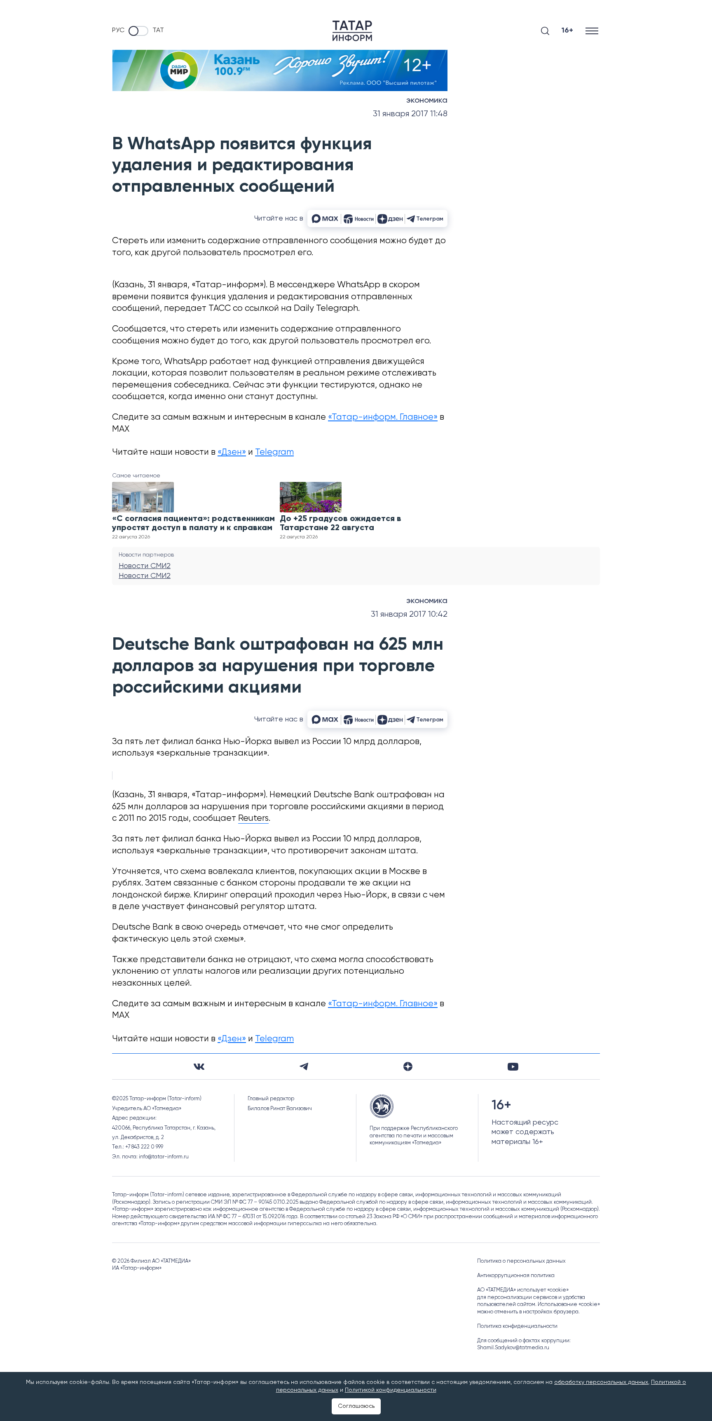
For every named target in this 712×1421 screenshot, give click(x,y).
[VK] (199, 1066)
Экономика (426, 100)
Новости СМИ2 (145, 566)
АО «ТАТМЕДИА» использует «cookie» (523, 1290)
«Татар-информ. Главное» (383, 417)
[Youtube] (513, 1067)
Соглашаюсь (356, 1406)
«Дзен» (232, 452)
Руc (118, 30)
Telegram (274, 452)
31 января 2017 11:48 (410, 114)
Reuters (253, 818)
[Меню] (593, 30)
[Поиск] (545, 31)
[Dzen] (408, 1066)
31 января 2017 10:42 (409, 614)
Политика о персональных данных (521, 1261)
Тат (158, 30)
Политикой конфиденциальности (390, 1390)
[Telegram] (303, 1066)
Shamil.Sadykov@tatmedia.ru (513, 1348)
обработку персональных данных (601, 1382)
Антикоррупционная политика (516, 1275)
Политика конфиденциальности (517, 1326)
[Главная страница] (352, 31)
